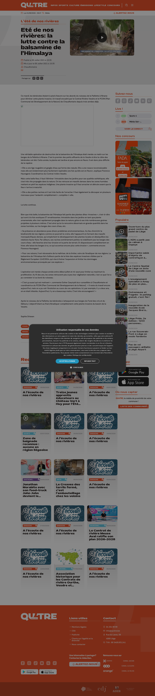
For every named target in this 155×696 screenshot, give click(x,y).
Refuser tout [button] (90, 361)
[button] (77, 367)
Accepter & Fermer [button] (67, 361)
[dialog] (77, 348)
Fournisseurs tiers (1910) (58, 343)
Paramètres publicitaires (51, 353)
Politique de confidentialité (82, 355)
